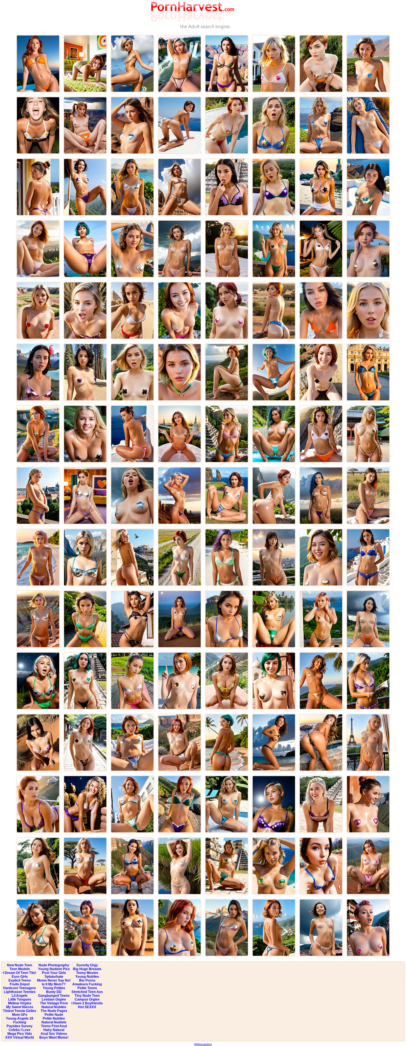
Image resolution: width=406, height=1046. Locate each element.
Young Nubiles (87, 976)
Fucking (19, 1022)
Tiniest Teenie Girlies (19, 1011)
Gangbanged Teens (54, 995)
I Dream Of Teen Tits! (19, 973)
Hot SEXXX (87, 1007)
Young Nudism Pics (54, 969)
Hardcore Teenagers (19, 988)
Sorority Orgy (87, 965)
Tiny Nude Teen (87, 995)
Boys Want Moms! (53, 1037)
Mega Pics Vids (19, 1033)
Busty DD (54, 992)
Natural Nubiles (53, 1007)
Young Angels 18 (19, 1018)
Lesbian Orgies (54, 999)
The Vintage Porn (54, 1003)
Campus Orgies (87, 999)
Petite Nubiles (54, 1018)
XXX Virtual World (19, 1037)
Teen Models (20, 969)
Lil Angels (19, 995)
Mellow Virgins (19, 1003)
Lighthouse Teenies (20, 992)
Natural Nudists (53, 1022)
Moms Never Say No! (54, 980)
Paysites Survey (20, 1026)
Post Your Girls (54, 973)
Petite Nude (54, 1014)
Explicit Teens (19, 980)
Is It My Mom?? (54, 984)
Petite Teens (87, 988)
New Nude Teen (19, 965)
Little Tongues (19, 999)
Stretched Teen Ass (87, 992)
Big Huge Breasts (87, 969)
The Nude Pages (54, 1011)
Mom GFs (19, 1014)
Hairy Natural (53, 1030)
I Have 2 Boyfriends (87, 1003)
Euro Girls (20, 976)
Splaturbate (54, 976)
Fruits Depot (20, 984)
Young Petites (54, 988)
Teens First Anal (54, 1026)
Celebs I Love (19, 1030)
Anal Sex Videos (54, 1033)
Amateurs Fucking (87, 984)
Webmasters (203, 1044)
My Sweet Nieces (19, 1007)
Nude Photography (53, 965)
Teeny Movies (87, 973)
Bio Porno (87, 980)
